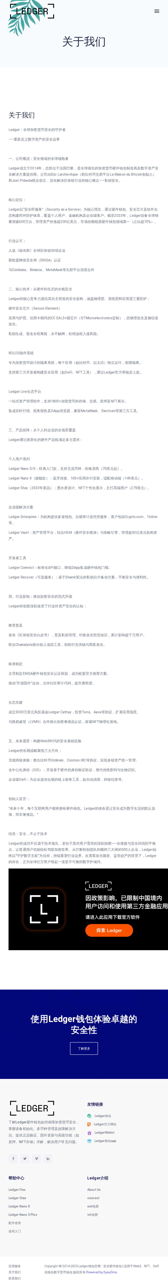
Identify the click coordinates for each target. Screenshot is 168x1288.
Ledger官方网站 (105, 1124)
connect (93, 1198)
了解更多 (84, 1048)
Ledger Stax (17, 1198)
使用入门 (15, 1231)
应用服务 (15, 1266)
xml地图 (93, 1206)
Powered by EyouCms (101, 1272)
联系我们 (15, 1278)
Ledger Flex (17, 1189)
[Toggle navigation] (156, 11)
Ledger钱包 (103, 1116)
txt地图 (92, 1214)
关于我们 (15, 1272)
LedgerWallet (104, 1132)
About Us (94, 1189)
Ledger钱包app (105, 1141)
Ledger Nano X (19, 1206)
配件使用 (15, 1223)
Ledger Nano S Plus (23, 1214)
